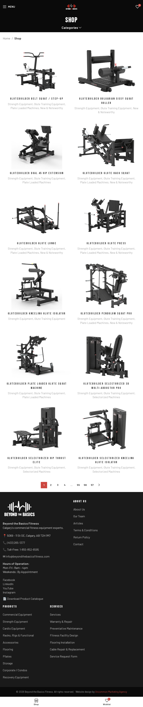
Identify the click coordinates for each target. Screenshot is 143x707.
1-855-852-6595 (29, 549)
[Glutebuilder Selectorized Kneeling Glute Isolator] (106, 429)
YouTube (8, 588)
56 (85, 484)
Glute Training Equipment (49, 104)
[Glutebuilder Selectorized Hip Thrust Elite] (37, 429)
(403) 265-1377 (16, 542)
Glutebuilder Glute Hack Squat (106, 173)
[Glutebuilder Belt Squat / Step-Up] (37, 69)
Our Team (79, 516)
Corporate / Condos (15, 670)
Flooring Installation (62, 642)
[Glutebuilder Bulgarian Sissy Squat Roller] (106, 69)
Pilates (7, 656)
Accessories (10, 642)
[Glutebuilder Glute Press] (106, 214)
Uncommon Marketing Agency (111, 691)
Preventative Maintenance (66, 628)
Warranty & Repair (61, 621)
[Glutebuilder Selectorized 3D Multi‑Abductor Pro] (106, 354)
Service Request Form (63, 656)
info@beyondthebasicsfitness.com (28, 556)
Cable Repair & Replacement (67, 649)
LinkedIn (8, 584)
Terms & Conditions (85, 530)
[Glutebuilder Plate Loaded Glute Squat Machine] (37, 354)
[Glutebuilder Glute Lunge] (37, 214)
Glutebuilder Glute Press (106, 243)
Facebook (9, 580)
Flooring (8, 649)
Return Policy (81, 537)
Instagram (9, 592)
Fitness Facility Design (64, 635)
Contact (78, 544)
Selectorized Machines (106, 397)
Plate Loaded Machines (25, 108)
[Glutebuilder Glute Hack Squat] (106, 144)
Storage (8, 663)
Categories (70, 27)
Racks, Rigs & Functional (18, 635)
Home (6, 38)
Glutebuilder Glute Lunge (36, 243)
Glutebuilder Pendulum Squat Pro (106, 313)
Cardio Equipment (14, 628)
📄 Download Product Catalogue (23, 598)
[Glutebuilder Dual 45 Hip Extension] (37, 144)
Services (55, 614)
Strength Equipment (20, 104)
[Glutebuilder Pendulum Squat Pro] (106, 284)
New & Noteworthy (51, 108)
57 (92, 484)
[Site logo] (71, 7)
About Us (79, 509)
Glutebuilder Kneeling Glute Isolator (37, 313)
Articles (78, 523)
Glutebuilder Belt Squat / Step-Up (36, 99)
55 (78, 484)
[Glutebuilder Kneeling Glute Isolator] (37, 284)
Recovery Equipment (16, 677)
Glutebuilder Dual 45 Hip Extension (37, 173)
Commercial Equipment (17, 614)
